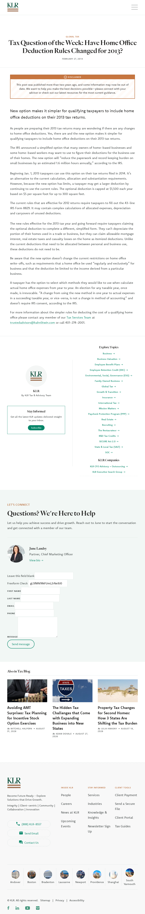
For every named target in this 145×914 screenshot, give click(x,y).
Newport (80, 882)
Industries (95, 804)
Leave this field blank (20, 576)
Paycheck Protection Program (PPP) (107, 413)
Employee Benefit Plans (108, 364)
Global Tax (108, 386)
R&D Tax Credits (108, 435)
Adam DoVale (64, 733)
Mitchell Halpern (21, 728)
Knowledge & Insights (97, 815)
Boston (31, 882)
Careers (66, 804)
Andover (15, 882)
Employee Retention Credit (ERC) (108, 369)
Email (10, 606)
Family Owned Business (108, 380)
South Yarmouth (129, 882)
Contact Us (31, 842)
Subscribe (36, 427)
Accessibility (76, 900)
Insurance (107, 397)
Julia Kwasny (109, 728)
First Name (14, 591)
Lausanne (64, 882)
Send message (21, 644)
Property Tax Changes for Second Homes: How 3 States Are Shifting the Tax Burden (117, 715)
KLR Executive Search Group (107, 471)
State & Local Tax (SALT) (108, 446)
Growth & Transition (108, 391)
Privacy (60, 900)
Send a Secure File (125, 806)
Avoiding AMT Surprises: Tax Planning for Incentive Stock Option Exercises (27, 715)
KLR (36, 391)
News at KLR (70, 812)
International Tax (107, 402)
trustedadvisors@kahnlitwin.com (32, 322)
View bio (34, 560)
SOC (107, 452)
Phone (11, 613)
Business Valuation (107, 358)
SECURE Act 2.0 (107, 441)
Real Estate (108, 419)
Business (108, 353)
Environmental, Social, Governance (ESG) (107, 375)
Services (94, 795)
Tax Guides (122, 826)
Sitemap (45, 900)
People (66, 795)
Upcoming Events (68, 823)
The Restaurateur (107, 430)
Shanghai (113, 882)
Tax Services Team (78, 317)
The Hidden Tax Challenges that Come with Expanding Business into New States (71, 717)
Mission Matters (108, 408)
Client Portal (124, 817)
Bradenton (48, 882)
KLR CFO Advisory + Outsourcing (108, 466)
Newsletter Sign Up (99, 828)
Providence (97, 882)
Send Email (32, 833)
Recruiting (107, 424)
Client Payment (126, 795)
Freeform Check (17, 583)
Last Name (13, 598)
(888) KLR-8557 (31, 824)
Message (12, 636)
